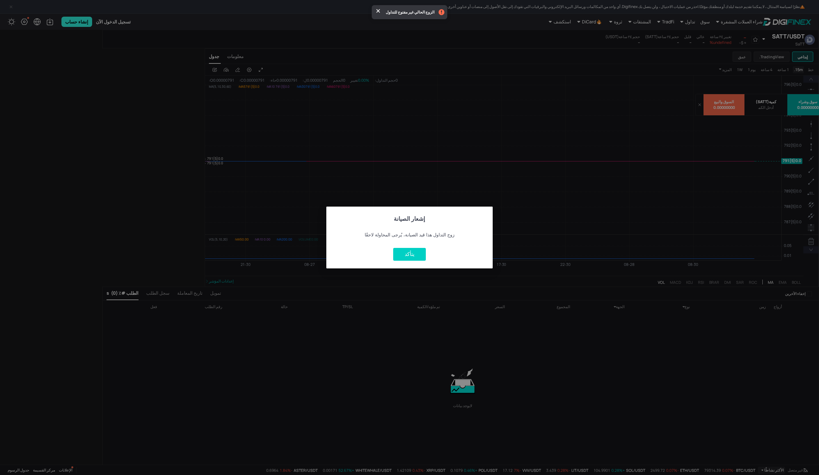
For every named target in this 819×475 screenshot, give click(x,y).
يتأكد (409, 254)
